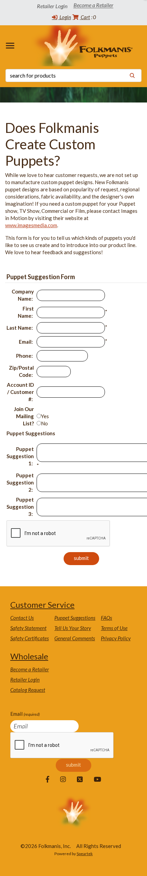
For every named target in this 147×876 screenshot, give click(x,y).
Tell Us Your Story (72, 628)
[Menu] (11, 46)
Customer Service (42, 605)
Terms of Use (114, 628)
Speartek (85, 853)
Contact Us (22, 618)
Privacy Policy (116, 638)
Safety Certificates (29, 638)
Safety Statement (28, 628)
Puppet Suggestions (74, 618)
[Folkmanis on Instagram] (63, 780)
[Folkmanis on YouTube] (97, 780)
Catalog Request (27, 690)
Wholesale (29, 656)
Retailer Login (25, 679)
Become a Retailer (93, 5)
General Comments (74, 638)
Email (25, 714)
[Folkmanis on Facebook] (47, 780)
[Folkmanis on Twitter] (79, 780)
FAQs (106, 618)
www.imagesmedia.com (31, 225)
